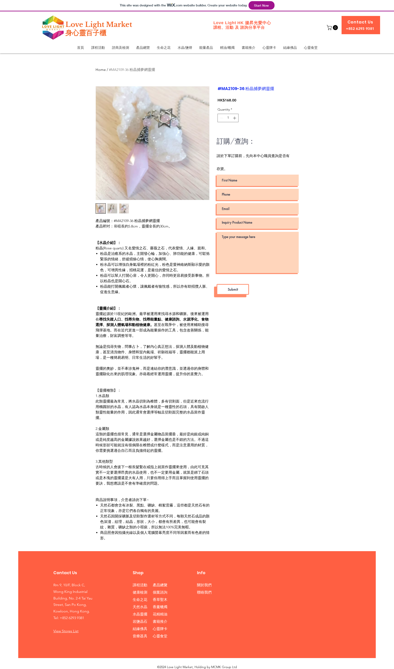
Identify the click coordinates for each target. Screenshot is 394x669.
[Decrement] (221, 118)
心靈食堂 (160, 636)
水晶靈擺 (140, 614)
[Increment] (235, 118)
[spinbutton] (228, 118)
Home (101, 69)
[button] (333, 27)
